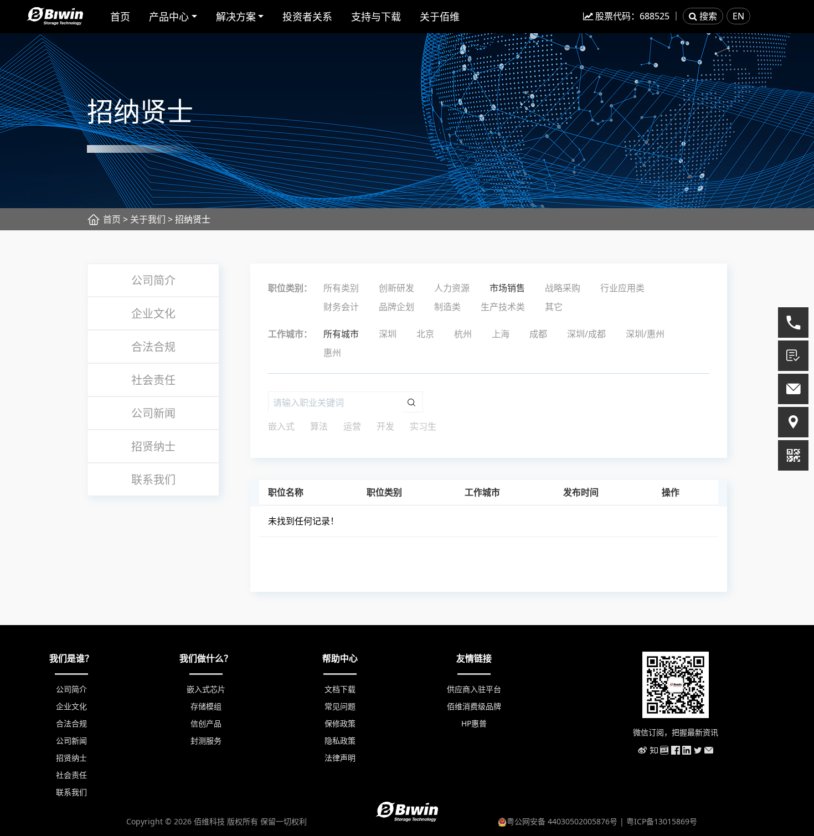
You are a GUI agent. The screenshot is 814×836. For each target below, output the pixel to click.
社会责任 (153, 380)
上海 (500, 334)
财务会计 (341, 307)
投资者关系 (307, 16)
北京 (425, 334)
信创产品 (205, 723)
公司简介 (153, 280)
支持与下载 (376, 16)
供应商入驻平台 (474, 689)
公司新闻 (153, 413)
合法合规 (153, 346)
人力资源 (452, 288)
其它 (554, 307)
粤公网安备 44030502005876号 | (566, 821)
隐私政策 (340, 740)
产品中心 (169, 16)
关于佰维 (440, 16)
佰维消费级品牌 (474, 706)
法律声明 (340, 757)
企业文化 (153, 313)
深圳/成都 (586, 334)
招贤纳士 (153, 446)
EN (738, 16)
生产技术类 (503, 307)
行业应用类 (622, 288)
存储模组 (205, 706)
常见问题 (340, 706)
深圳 (387, 334)
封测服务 (205, 740)
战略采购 (562, 288)
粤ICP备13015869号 (661, 821)
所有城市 (341, 334)
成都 (538, 334)
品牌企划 (396, 307)
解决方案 (236, 16)
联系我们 (153, 479)
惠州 (332, 353)
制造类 (447, 307)
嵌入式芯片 (206, 689)
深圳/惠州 (645, 334)
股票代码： (631, 16)
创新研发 (396, 288)
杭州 (463, 334)
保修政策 (340, 723)
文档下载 (340, 689)
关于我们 (148, 219)
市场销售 (507, 288)
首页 (120, 16)
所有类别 (341, 288)
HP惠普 (474, 723)
